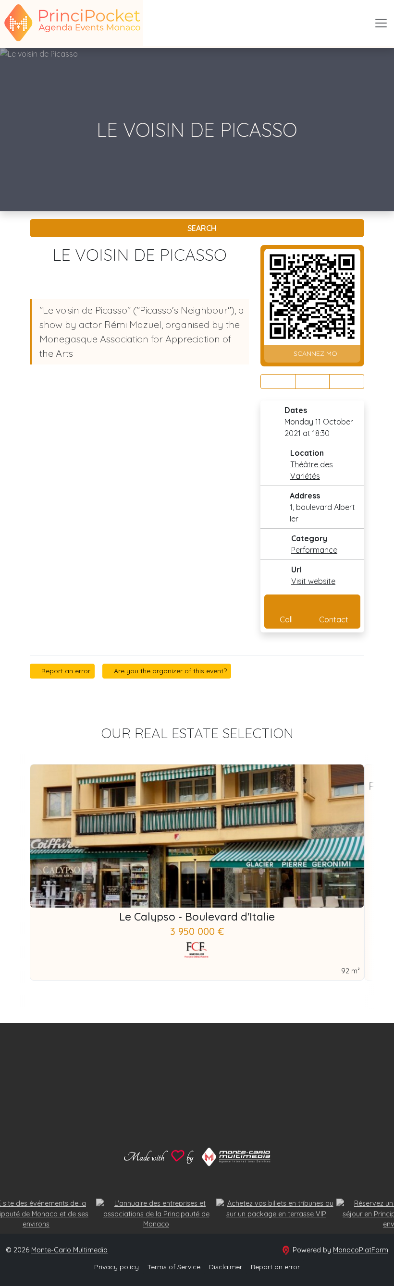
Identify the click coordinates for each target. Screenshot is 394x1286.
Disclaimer (225, 1266)
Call (286, 619)
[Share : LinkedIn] (346, 381)
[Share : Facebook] (278, 381)
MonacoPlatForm (360, 1250)
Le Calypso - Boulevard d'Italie (197, 916)
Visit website (313, 581)
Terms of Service (174, 1266)
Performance (314, 550)
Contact (333, 619)
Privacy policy (116, 1266)
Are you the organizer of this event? (169, 671)
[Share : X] (312, 381)
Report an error (64, 671)
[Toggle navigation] (381, 23)
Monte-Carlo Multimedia (69, 1250)
